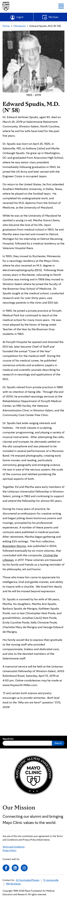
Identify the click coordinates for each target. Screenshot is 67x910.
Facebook (6, 867)
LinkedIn (15, 867)
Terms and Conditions (14, 846)
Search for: (8, 738)
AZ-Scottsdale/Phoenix (27, 880)
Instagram (24, 867)
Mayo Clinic (6, 6)
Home (6, 26)
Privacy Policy (9, 850)
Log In (19, 17)
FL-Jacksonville (50, 880)
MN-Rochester (13, 883)
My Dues (53, 17)
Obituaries (20, 26)
